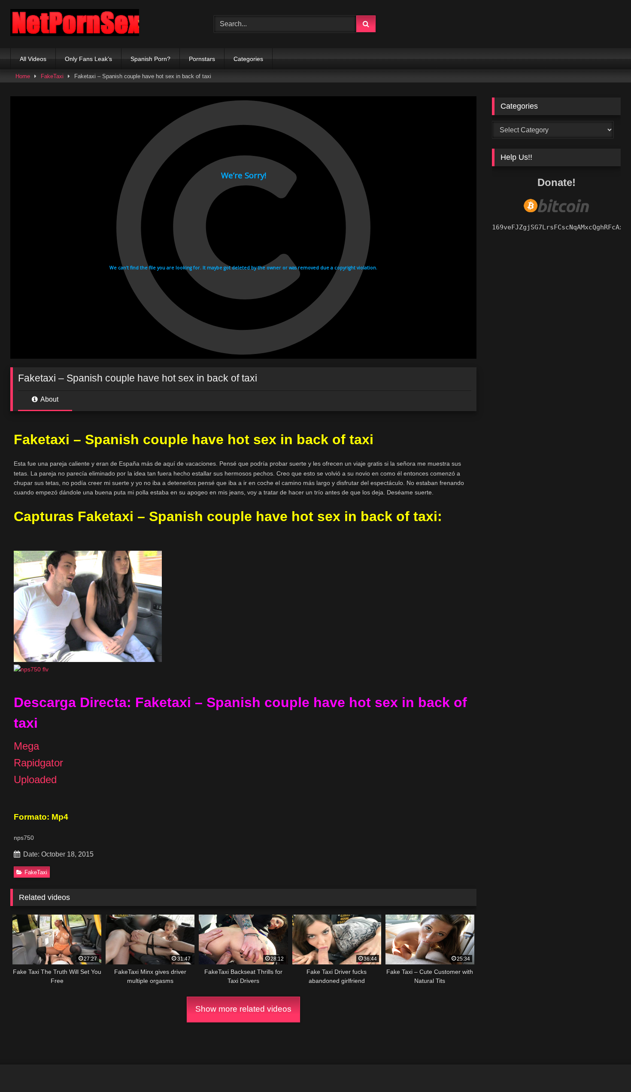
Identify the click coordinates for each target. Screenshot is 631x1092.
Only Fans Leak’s (88, 58)
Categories (248, 58)
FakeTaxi (52, 76)
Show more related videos (243, 1008)
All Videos (33, 58)
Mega (26, 746)
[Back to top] (604, 1066)
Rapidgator (38, 763)
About (48, 399)
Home (22, 76)
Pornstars (202, 58)
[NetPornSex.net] (74, 24)
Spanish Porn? (150, 58)
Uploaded (35, 779)
